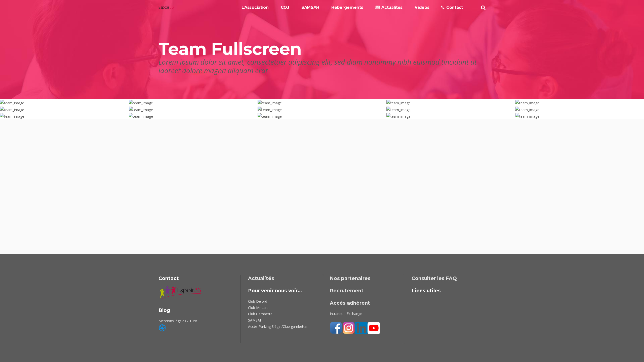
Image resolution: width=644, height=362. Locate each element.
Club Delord (257, 301)
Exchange (354, 313)
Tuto (193, 321)
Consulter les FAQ (434, 278)
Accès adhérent (350, 303)
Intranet (336, 313)
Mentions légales (172, 321)
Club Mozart (258, 307)
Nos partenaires (350, 278)
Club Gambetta (260, 313)
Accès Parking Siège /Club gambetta (277, 326)
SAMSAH (255, 320)
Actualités (261, 278)
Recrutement (347, 291)
